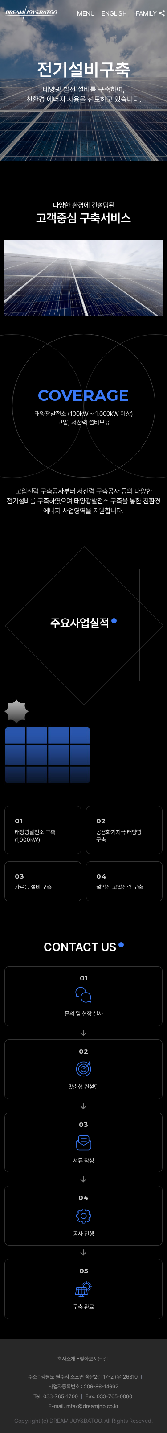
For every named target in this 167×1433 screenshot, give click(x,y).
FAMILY (146, 13)
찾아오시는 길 (94, 1359)
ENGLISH (114, 13)
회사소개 (66, 1359)
